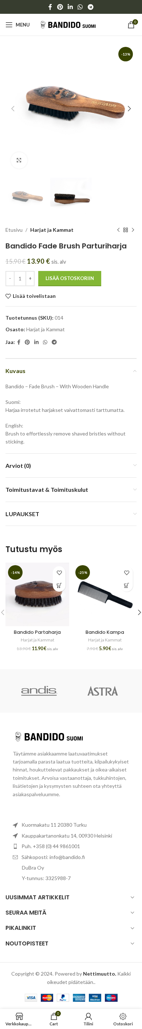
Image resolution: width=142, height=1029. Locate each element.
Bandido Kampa (105, 632)
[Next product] (133, 230)
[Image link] (53, 736)
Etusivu (14, 230)
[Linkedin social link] (70, 6)
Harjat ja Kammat (52, 230)
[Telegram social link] (90, 6)
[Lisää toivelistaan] (59, 572)
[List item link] (71, 846)
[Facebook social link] (50, 6)
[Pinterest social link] (60, 6)
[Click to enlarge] (19, 160)
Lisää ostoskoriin (70, 278)
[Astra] (103, 691)
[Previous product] (118, 230)
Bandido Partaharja (37, 632)
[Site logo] (71, 24)
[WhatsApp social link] (80, 6)
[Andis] (39, 691)
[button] (59, 585)
